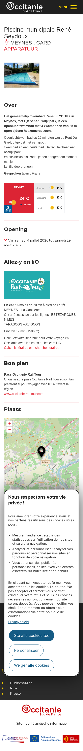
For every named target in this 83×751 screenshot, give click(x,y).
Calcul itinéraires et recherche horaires (31, 347)
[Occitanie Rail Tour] (27, 298)
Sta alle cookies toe (31, 635)
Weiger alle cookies (31, 665)
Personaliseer (26, 650)
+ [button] (9, 423)
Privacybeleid (18, 622)
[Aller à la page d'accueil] (24, 7)
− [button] (9, 429)
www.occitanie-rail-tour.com (23, 394)
